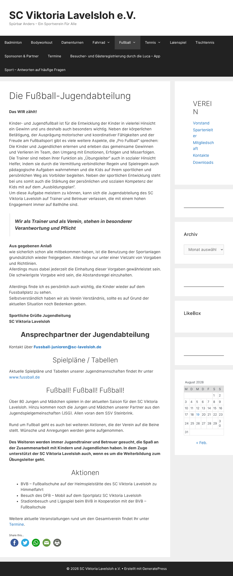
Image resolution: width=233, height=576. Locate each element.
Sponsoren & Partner (22, 56)
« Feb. (201, 442)
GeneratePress (154, 568)
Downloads (203, 162)
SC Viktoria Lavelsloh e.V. (72, 15)
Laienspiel (178, 42)
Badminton (13, 42)
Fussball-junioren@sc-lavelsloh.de (67, 347)
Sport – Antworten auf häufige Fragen (35, 70)
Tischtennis (204, 42)
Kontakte (201, 155)
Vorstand (201, 123)
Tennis (150, 42)
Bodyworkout (41, 42)
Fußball (125, 42)
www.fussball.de (24, 377)
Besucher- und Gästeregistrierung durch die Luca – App (115, 56)
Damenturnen (72, 42)
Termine (54, 56)
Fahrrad (99, 42)
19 (197, 414)
